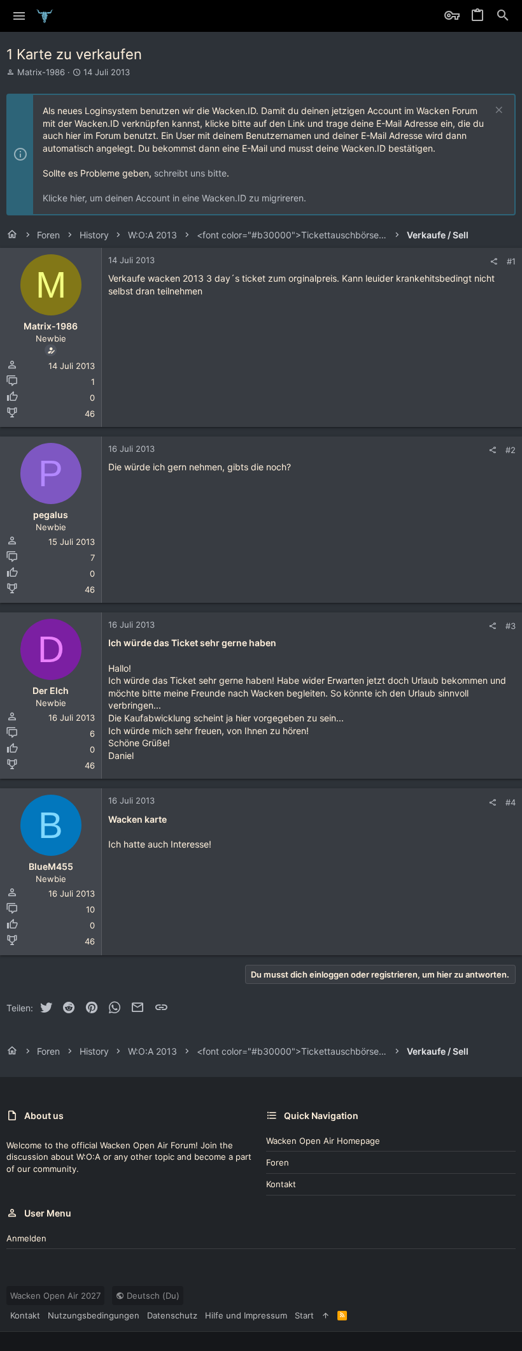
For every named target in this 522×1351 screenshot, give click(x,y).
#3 (510, 626)
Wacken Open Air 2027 (55, 1295)
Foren (277, 1162)
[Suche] (503, 16)
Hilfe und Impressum (246, 1315)
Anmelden (26, 1238)
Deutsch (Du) (152, 1295)
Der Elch (50, 690)
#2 (510, 450)
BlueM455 (51, 866)
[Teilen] (493, 262)
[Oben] (326, 1315)
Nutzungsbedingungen (93, 1315)
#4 (510, 802)
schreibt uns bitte (190, 173)
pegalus (50, 514)
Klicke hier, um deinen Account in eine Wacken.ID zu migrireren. (174, 197)
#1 (511, 261)
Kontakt (281, 1184)
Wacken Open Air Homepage (323, 1141)
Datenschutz (172, 1315)
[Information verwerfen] (497, 111)
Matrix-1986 (41, 72)
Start (304, 1315)
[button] (19, 15)
